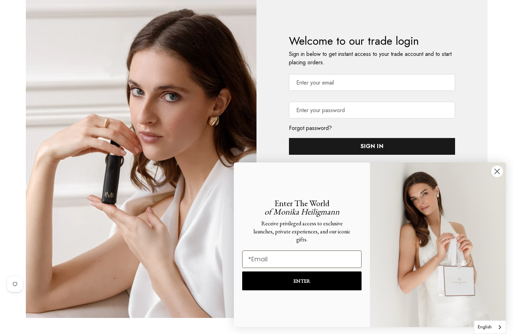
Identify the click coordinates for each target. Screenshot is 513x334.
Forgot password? (310, 128)
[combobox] (490, 327)
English (485, 327)
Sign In (372, 146)
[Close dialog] (497, 171)
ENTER (301, 280)
